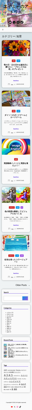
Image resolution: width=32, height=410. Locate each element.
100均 (5, 370)
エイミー (23, 370)
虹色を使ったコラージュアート (16, 260)
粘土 (5, 389)
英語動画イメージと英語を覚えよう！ (16, 164)
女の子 (23, 384)
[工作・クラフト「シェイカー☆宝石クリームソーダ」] (5, 349)
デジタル (19, 378)
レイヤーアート (14, 384)
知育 (18, 60)
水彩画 (12, 386)
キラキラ (8, 375)
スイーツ (24, 375)
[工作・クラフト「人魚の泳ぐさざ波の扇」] (5, 345)
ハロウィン (6, 381)
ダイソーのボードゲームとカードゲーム (16, 116)
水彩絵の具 (16, 386)
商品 (14, 60)
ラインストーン (7, 384)
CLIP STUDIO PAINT (11, 370)
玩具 (22, 386)
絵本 (8, 331)
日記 (8, 323)
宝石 (5, 387)
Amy (12, 84)
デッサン (9, 316)
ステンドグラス (10, 378)
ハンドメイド (15, 381)
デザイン (12, 207)
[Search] (25, 298)
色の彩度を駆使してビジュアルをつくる (16, 212)
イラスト (9, 312)
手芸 (8, 321)
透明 (15, 389)
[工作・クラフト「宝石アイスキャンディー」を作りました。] (5, 352)
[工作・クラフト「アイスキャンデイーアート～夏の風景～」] (5, 356)
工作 (17, 255)
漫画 (8, 326)
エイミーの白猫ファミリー (12, 372)
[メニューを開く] (3, 30)
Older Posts (23, 285)
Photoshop (18, 370)
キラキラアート (17, 375)
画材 (25, 386)
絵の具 (7, 389)
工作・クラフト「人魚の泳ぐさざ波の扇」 (17, 344)
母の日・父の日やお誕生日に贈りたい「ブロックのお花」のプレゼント (16, 67)
